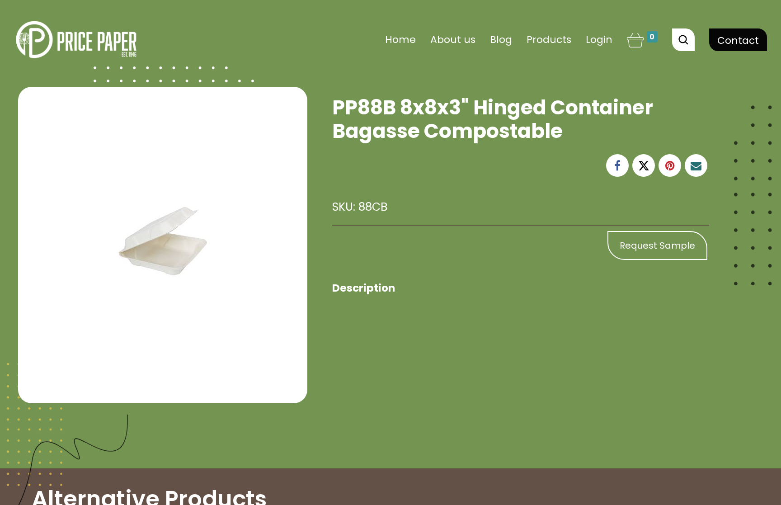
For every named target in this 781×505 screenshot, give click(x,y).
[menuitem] (400, 39)
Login (599, 40)
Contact (738, 40)
